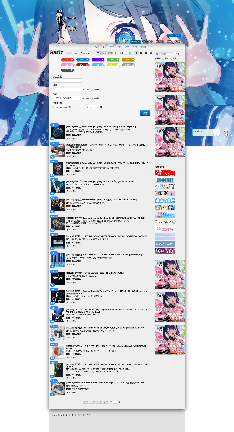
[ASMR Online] (165, 236)
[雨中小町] (165, 179)
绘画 (135, 46)
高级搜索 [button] (102, 53)
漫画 (112, 46)
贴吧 (89, 415)
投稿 (169, 42)
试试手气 (85, 53)
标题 (55, 85)
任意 (95, 89)
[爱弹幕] (165, 229)
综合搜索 (57, 76)
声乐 (127, 46)
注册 (170, 35)
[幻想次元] (165, 250)
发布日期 (118, 53)
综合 (159, 58)
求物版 (177, 42)
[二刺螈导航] (165, 221)
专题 (75, 53)
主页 (126, 42)
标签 (55, 94)
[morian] (165, 243)
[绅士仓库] (165, 186)
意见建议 (160, 42)
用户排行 (82, 415)
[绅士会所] (165, 200)
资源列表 (135, 42)
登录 (177, 35)
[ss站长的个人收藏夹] (165, 207)
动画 (97, 46)
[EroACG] (165, 193)
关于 (74, 415)
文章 (89, 46)
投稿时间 (57, 102)
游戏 (105, 46)
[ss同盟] (165, 214)
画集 (120, 46)
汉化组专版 (147, 42)
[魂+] (165, 172)
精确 (87, 89)
